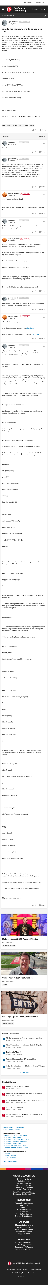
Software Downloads (24, 1232)
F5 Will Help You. (15, 1127)
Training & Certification (24, 1216)
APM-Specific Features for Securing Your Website (24, 1093)
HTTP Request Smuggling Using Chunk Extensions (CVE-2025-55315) (25, 1100)
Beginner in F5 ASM (13, 1052)
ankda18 (20, 1054)
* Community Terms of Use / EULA (16, 1139)
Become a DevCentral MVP (24, 1194)
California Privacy (35, 1269)
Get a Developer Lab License (24, 1192)
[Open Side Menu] (3, 9)
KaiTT (19, 1068)
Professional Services (24, 1227)
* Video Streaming (10, 1157)
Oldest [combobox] (42, 136)
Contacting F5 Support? (12, 1129)
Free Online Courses (24, 1214)
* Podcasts (7, 1153)
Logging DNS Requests (15, 1107)
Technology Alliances (24, 1245)
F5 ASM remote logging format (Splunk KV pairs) (24, 1045)
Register (35, 9)
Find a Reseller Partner (24, 1243)
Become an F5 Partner (24, 1247)
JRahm (18, 1089)
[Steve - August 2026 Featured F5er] (24, 963)
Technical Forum (9, 15)
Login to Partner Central (24, 1249)
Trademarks (11, 1269)
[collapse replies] (24, 140)
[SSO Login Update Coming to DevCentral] (24, 1002)
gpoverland (12, 22)
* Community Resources (12, 1143)
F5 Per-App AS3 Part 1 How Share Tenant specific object (24, 1114)
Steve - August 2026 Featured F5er (17, 978)
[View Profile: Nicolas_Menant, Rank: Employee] (4, 194)
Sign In (42, 9)
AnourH (19, 1096)
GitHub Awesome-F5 (11, 1161)
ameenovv (20, 1061)
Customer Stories (24, 1210)
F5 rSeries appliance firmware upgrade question (24, 1038)
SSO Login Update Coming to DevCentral (20, 1017)
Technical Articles (24, 1183)
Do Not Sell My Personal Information (24, 1273)
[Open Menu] (44, 15)
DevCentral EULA (24, 1190)
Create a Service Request (24, 1229)
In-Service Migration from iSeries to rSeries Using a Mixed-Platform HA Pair (25, 1066)
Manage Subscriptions (24, 1225)
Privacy (25, 1269)
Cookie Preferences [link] (24, 1277)
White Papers (24, 1205)
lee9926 (19, 1047)
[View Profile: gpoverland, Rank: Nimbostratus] (4, 23)
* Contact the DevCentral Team (14, 1146)
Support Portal (24, 1234)
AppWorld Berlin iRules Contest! (18, 1086)
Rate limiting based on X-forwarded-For (21, 1059)
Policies (19, 1269)
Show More (25, 1072)
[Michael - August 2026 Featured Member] (24, 925)
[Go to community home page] (16, 9)
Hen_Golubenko (21, 1103)
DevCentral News (8, 943)
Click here (30, 328)
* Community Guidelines (12, 1137)
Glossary (24, 1207)
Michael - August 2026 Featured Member (20, 939)
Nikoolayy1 (19, 1117)
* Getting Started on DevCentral (15, 1135)
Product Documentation (24, 1203)
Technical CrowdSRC (24, 1186)
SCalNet (19, 1040)
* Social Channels (10, 1155)
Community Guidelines (24, 1188)
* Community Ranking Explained (15, 1141)
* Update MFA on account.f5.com (15, 1148)
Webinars (24, 1212)
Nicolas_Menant (13, 194)
